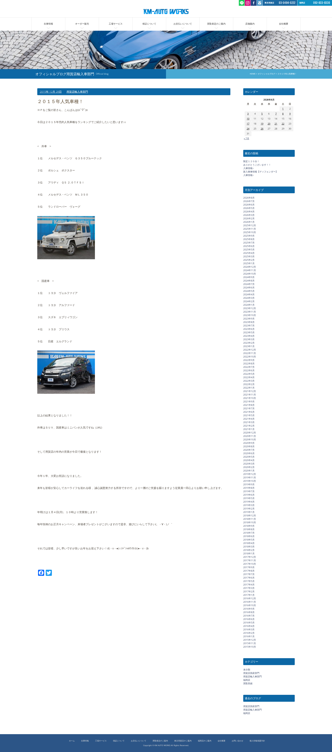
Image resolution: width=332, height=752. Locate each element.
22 (283, 123)
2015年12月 (249, 639)
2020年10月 (249, 439)
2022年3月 (249, 380)
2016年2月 (249, 633)
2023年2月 (249, 342)
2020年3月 (249, 463)
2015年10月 (249, 646)
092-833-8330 (321, 2)
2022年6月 (249, 370)
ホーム (72, 741)
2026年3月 (249, 215)
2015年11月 (249, 643)
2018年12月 (249, 515)
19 (262, 123)
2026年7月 (249, 201)
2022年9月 (249, 360)
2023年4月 (249, 336)
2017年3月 (249, 588)
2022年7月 (249, 367)
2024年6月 (249, 287)
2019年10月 (249, 481)
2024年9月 (249, 277)
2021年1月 (249, 429)
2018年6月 (249, 536)
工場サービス (116, 23)
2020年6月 (249, 453)
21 (276, 123)
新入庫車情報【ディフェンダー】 (260, 171)
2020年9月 (249, 443)
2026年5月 (249, 208)
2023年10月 (249, 315)
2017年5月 (249, 581)
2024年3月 (249, 298)
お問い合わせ (237, 741)
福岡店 (246, 680)
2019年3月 (249, 505)
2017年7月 (249, 574)
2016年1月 (249, 636)
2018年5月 (249, 539)
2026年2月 (249, 218)
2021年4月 (249, 418)
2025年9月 (249, 235)
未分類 (246, 669)
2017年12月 (249, 557)
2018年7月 (249, 532)
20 (269, 123)
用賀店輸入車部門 (77, 91)
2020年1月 (249, 470)
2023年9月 (249, 318)
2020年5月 (249, 456)
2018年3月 (249, 546)
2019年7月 (249, 491)
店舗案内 (250, 23)
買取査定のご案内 (216, 23)
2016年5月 (249, 622)
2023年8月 (249, 322)
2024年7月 (249, 284)
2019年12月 (249, 474)
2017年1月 (249, 595)
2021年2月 (249, 425)
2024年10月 (249, 273)
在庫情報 (48, 23)
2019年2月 (249, 508)
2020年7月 (249, 450)
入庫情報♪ (248, 168)
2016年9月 (249, 608)
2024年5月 (249, 291)
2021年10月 (249, 398)
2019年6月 (249, 494)
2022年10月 (249, 356)
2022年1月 (249, 387)
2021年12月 (249, 391)
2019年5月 (249, 498)
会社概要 (283, 23)
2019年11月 (249, 477)
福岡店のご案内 (204, 741)
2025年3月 (249, 256)
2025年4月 (249, 253)
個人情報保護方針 (257, 741)
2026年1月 (249, 222)
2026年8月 (249, 197)
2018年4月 (249, 543)
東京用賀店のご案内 (183, 741)
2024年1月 (249, 304)
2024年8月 (249, 280)
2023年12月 (249, 308)
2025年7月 (249, 242)
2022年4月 (249, 377)
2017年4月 (249, 584)
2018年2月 (249, 550)
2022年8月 (249, 363)
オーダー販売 (82, 23)
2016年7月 (249, 615)
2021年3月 (249, 422)
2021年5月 (249, 415)
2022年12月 (249, 349)
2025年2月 (249, 260)
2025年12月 (249, 225)
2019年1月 (249, 512)
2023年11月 (249, 311)
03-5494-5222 (287, 2)
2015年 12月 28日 (51, 91)
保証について (149, 23)
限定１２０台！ (251, 161)
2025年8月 (249, 239)
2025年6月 (249, 246)
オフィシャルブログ (266, 74)
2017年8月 (249, 570)
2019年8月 (249, 488)
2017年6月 (249, 577)
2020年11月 (249, 436)
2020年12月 (249, 432)
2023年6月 (249, 329)
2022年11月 (249, 353)
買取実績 (247, 683)
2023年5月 (249, 332)
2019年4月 (249, 501)
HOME (253, 74)
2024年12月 (249, 266)
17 (248, 123)
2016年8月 (249, 612)
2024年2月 (249, 301)
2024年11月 (249, 270)
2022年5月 (249, 374)
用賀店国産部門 (251, 673)
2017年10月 (249, 563)
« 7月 (246, 138)
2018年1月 (249, 553)
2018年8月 (249, 529)
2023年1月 (249, 346)
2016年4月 (249, 626)
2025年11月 (249, 228)
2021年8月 (249, 405)
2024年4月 (249, 294)
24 (248, 128)
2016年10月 (249, 605)
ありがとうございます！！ (257, 164)
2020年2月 (249, 467)
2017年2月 (249, 591)
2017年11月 (249, 560)
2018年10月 (249, 522)
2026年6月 (249, 204)
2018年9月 (249, 525)
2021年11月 (249, 394)
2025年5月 (249, 249)
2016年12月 (249, 598)
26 (262, 128)
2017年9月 (249, 567)
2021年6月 (249, 412)
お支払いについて (182, 23)
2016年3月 (249, 629)
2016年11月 (249, 601)
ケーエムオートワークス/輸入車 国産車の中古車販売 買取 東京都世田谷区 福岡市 (166, 11)
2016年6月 (249, 619)
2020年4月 (249, 460)
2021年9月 (249, 401)
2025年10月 (249, 232)
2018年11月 (249, 519)
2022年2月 (249, 384)
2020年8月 (249, 446)
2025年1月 (249, 263)
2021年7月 (249, 408)
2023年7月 (249, 325)
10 (248, 118)
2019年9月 (249, 484)
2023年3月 (249, 339)
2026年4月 (249, 211)
